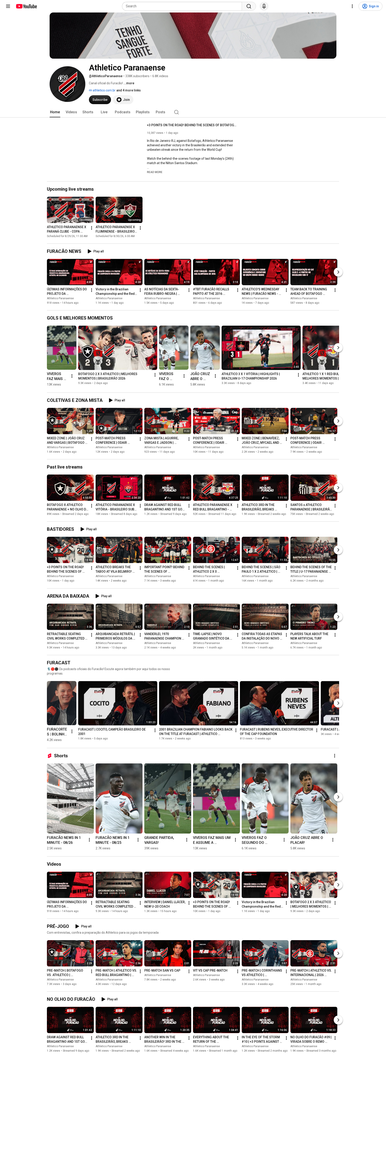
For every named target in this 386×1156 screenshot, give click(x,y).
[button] (154, 172)
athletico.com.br (103, 90)
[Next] (338, 272)
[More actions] (91, 227)
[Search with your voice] (264, 6)
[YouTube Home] (26, 6)
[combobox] (183, 6)
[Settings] (352, 6)
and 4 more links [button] (128, 90)
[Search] (249, 6)
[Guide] (8, 6)
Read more (154, 172)
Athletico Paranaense (60, 298)
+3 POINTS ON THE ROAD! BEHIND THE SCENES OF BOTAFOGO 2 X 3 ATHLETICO (192, 125)
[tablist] (193, 112)
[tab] (55, 112)
